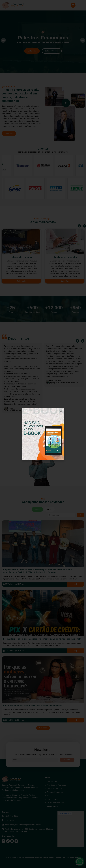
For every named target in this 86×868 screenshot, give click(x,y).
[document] (43, 434)
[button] (61, 411)
